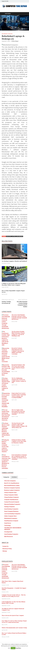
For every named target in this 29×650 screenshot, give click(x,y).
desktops (8, 236)
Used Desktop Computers (11, 534)
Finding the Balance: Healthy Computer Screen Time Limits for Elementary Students (19, 441)
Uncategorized (8, 531)
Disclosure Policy (7, 548)
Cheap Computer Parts (10, 492)
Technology (7, 525)
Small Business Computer (11, 520)
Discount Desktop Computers (12, 504)
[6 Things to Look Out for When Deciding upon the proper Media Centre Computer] (14, 274)
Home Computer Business (11, 511)
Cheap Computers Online (11, 494)
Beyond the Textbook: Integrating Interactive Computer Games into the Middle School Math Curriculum (18, 351)
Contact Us (5, 546)
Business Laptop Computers (12, 490)
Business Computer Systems (12, 487)
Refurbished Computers (7, 33)
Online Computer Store (10, 516)
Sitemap (4, 551)
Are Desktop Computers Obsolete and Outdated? (14, 261)
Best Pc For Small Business (11, 483)
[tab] (6, 477)
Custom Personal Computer (11, 502)
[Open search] (25, 13)
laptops (14, 236)
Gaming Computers (9, 506)
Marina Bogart (15, 41)
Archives (14, 477)
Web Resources (8, 536)
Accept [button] (13, 648)
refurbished (20, 236)
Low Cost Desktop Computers (12, 513)
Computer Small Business (11, 499)
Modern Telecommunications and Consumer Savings (14, 627)
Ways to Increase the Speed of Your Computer (13, 615)
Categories (6, 477)
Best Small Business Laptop (11, 485)
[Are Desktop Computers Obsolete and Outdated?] (14, 252)
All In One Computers (10, 480)
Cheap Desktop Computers (11, 497)
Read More (18, 648)
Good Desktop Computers (11, 509)
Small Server (7, 523)
